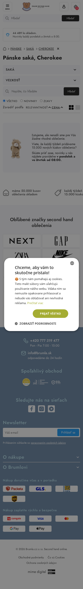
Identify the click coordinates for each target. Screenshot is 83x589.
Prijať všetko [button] (50, 313)
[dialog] (41, 294)
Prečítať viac (35, 303)
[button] (35, 323)
